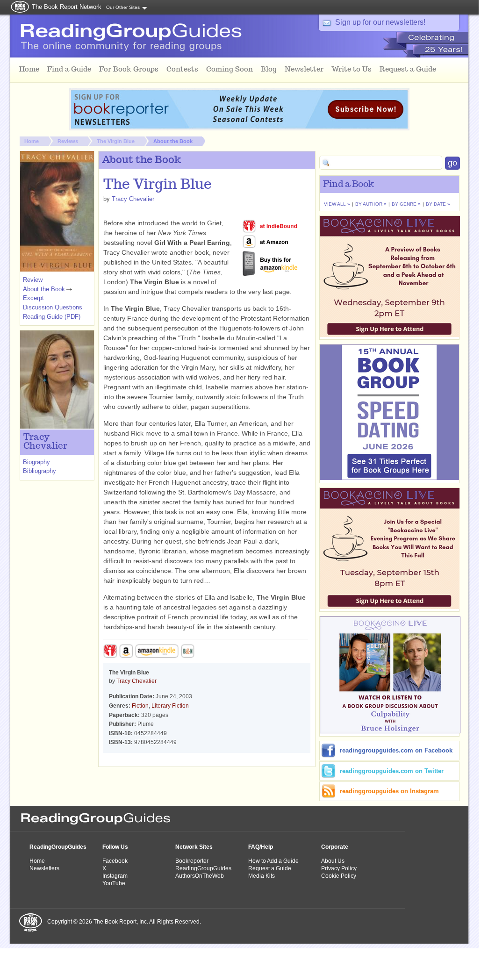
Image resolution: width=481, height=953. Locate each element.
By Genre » (406, 204)
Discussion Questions (52, 307)
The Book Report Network (66, 6)
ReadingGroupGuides (57, 847)
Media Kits (261, 876)
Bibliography (39, 470)
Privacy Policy (339, 868)
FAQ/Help (260, 847)
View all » (337, 204)
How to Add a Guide (273, 861)
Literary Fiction (170, 705)
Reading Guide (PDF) (51, 316)
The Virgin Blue (116, 141)
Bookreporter (191, 861)
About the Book (173, 141)
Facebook (115, 861)
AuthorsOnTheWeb (199, 876)
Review (33, 279)
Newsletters (44, 868)
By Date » (438, 204)
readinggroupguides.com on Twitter (392, 770)
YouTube (113, 883)
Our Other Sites (123, 7)
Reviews (67, 141)
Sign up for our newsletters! (380, 22)
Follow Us (115, 847)
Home (31, 141)
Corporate (334, 847)
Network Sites (194, 847)
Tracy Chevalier (133, 198)
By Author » (371, 204)
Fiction (140, 705)
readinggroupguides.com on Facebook (396, 750)
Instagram (115, 876)
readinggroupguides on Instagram (389, 791)
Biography (36, 462)
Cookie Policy (338, 876)
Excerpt (33, 297)
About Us (333, 861)
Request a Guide (269, 868)
